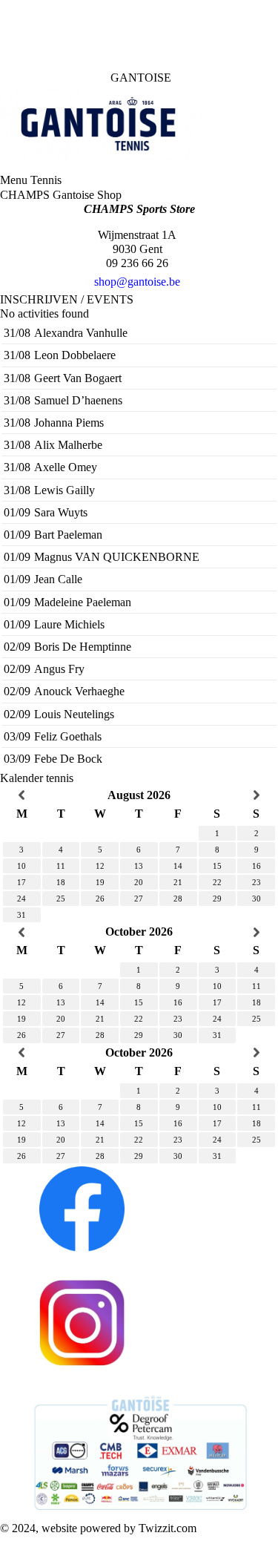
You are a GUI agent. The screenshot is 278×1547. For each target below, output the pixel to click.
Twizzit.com (167, 1528)
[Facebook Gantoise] (80, 1207)
